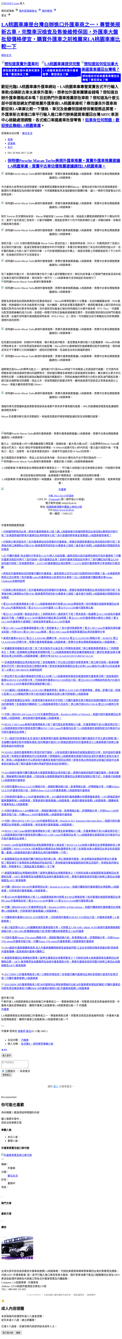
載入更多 (7, 1055)
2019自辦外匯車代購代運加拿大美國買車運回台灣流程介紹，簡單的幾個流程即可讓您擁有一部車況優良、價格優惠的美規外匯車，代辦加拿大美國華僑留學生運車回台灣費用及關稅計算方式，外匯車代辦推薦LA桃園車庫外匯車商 (61, 776)
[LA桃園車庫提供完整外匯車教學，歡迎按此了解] (61, 69)
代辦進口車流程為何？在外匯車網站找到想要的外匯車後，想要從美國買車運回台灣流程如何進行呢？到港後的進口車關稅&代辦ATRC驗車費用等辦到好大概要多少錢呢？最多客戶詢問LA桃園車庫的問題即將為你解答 (60, 545)
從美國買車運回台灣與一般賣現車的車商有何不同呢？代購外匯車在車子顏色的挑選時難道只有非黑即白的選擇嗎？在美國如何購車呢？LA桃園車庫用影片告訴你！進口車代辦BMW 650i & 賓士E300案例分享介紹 (60, 704)
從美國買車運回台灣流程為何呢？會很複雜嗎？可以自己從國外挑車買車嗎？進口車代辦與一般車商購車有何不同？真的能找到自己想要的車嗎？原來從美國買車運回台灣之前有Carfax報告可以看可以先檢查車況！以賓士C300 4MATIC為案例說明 (60, 666)
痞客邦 (21, 1031)
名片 (10, 147)
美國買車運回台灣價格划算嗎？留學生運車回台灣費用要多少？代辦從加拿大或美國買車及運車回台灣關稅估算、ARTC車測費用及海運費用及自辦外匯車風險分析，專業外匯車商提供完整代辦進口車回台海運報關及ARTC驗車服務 (60, 877)
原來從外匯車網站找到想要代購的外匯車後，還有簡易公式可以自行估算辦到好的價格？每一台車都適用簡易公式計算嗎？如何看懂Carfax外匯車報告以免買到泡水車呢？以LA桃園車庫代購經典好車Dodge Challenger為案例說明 (60, 577)
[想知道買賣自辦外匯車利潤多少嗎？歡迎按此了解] (21, 69)
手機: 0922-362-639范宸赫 (61, 496)
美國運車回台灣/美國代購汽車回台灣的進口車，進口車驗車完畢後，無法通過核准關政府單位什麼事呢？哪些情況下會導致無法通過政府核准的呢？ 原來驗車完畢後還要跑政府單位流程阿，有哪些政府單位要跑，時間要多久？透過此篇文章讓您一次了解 (60, 863)
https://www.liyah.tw (63, 510)
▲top (4, 1049)
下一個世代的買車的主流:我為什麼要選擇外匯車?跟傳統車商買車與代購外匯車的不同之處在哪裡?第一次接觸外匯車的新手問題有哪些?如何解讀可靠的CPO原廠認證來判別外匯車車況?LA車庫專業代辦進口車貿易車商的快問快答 (60, 742)
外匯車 (5, 1009)
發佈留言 (7, 1075)
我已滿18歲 (8, 1333)
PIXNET (37, 1295)
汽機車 (25, 1040)
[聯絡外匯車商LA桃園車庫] (61, 489)
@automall (54, 499)
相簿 (10, 139)
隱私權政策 (79, 1295)
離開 (18, 1333)
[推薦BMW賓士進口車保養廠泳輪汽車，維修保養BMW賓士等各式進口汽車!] (17, 1263)
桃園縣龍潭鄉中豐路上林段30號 (64, 507)
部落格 (11, 143)
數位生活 (27, 133)
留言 (28, 1031)
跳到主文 (6, 55)
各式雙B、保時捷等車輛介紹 (37, 1043)
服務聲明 (91, 1295)
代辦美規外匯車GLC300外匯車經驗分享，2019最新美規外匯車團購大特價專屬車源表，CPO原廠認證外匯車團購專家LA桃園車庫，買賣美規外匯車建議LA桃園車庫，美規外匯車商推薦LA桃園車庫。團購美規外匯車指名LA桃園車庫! (60, 800)
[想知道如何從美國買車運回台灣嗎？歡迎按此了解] (101, 72)
